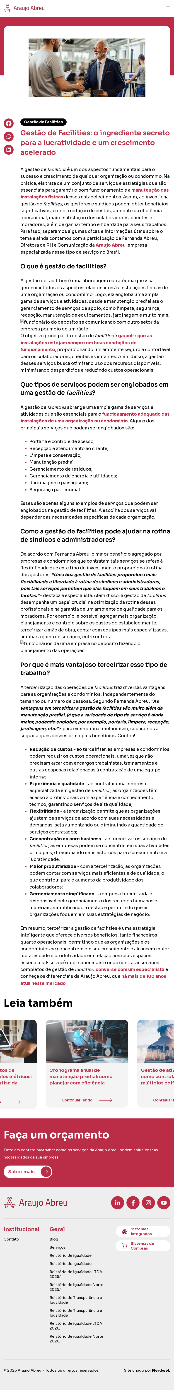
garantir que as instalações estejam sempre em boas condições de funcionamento (86, 342)
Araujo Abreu (111, 245)
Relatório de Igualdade (71, 1263)
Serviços (58, 1247)
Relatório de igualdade (71, 1255)
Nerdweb (161, 1370)
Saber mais (21, 1172)
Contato (11, 1239)
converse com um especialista (130, 969)
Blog (54, 1239)
